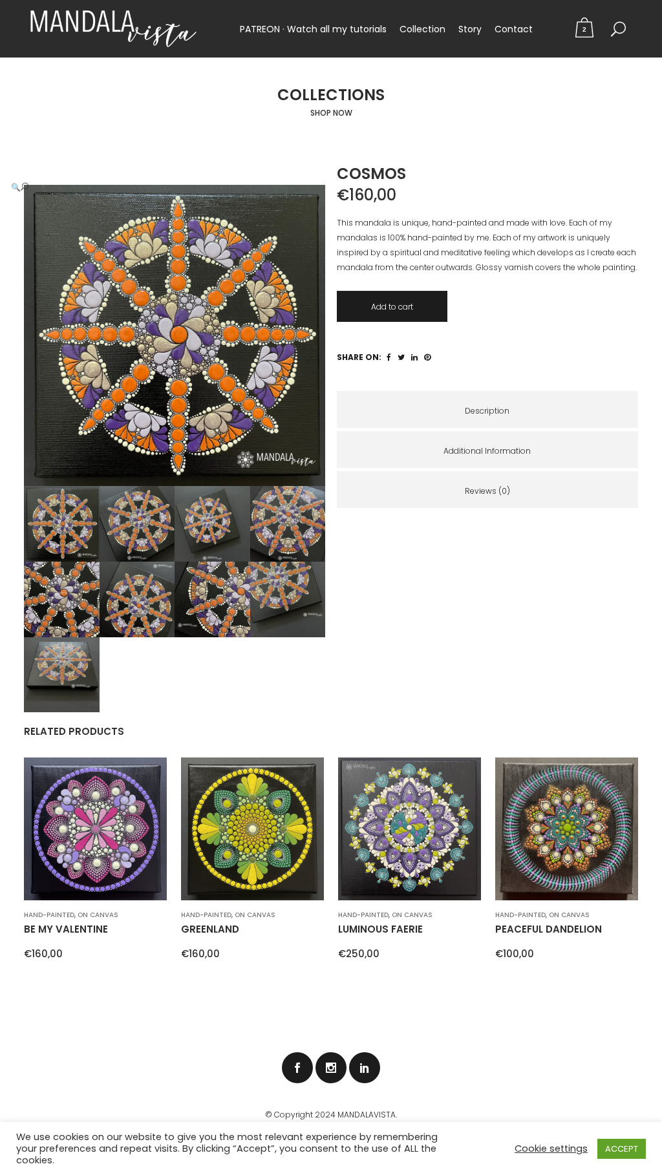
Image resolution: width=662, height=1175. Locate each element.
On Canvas (98, 915)
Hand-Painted (49, 915)
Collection (422, 29)
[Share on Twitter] (401, 357)
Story (470, 29)
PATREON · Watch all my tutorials (313, 29)
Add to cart (392, 306)
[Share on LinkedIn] (414, 357)
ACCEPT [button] (621, 1149)
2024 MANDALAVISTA (355, 1114)
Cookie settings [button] (551, 1148)
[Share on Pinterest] (427, 357)
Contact (514, 29)
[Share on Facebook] (389, 357)
